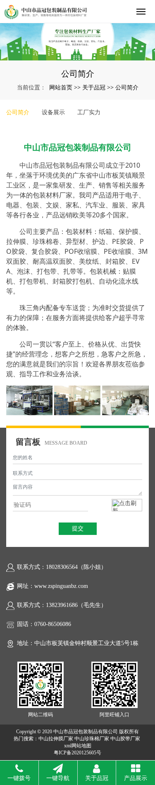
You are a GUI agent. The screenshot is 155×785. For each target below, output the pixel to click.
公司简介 (126, 87)
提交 (77, 528)
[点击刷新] (127, 505)
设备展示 (53, 112)
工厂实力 (88, 112)
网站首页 (60, 87)
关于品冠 (93, 87)
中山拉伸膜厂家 (55, 739)
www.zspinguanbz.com (61, 586)
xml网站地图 (77, 746)
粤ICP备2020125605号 (77, 753)
